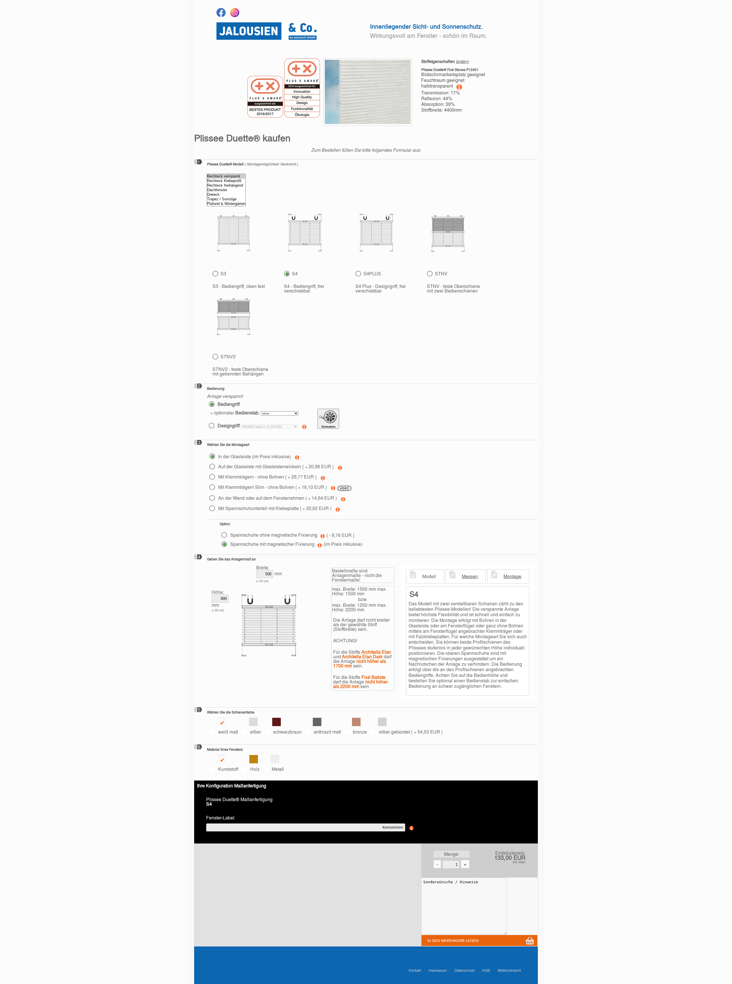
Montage (512, 576)
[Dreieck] (226, 194)
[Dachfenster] (226, 190)
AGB (486, 970)
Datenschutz (464, 970)
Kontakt (415, 970)
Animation (328, 426)
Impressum (438, 970)
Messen (470, 576)
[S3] (233, 234)
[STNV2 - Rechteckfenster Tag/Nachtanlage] (233, 317)
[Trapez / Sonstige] (226, 199)
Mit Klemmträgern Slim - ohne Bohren (272, 487)
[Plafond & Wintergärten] (226, 203)
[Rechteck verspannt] (226, 176)
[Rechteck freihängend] (226, 185)
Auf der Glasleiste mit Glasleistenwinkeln (275, 466)
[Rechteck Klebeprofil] (226, 181)
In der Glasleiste (254, 456)
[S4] (305, 234)
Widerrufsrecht (509, 970)
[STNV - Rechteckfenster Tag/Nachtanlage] (448, 234)
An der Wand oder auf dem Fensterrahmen (277, 498)
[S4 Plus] (376, 234)
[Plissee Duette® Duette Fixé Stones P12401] (368, 92)
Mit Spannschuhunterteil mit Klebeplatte (274, 508)
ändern (462, 61)
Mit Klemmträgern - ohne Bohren (267, 476)
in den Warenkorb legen (452, 940)
